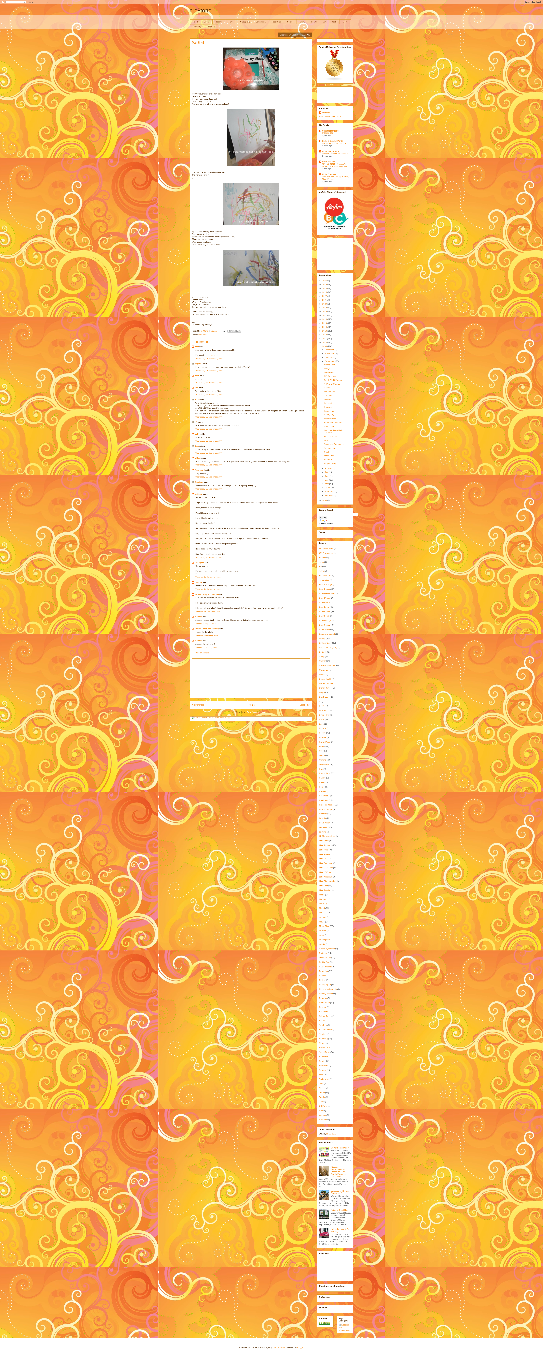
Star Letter (329, 456)
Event (206, 22)
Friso (321, 751)
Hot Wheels (324, 796)
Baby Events (324, 611)
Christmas (323, 670)
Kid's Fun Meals (326, 805)
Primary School (326, 993)
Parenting (276, 22)
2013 (324, 331)
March (328, 488)
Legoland (323, 827)
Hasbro (322, 778)
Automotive (324, 580)
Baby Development (327, 593)
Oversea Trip (325, 958)
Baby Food (324, 616)
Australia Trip (325, 575)
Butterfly (323, 652)
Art (324, 22)
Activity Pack (329, 364)
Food (195, 22)
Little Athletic (324, 854)
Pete (197, 388)
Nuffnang (323, 953)
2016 (324, 319)
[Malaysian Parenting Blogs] (334, 80)
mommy (322, 917)
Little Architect (325, 845)
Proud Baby (324, 1003)
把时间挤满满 (327, 133)
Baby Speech (325, 625)
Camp (322, 656)
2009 (324, 346)
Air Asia (322, 557)
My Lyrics (328, 399)
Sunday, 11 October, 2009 (205, 648)
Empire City (324, 715)
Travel (231, 22)
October (328, 357)
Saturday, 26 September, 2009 (207, 611)
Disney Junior (325, 688)
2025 (324, 284)
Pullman (322, 1007)
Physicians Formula (328, 989)
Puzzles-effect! (330, 436)
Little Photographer (327, 881)
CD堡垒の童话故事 (330, 131)
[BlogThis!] (231, 331)
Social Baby (324, 1052)
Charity (322, 661)
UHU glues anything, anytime (334, 143)
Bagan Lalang (330, 463)
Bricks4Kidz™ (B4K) (328, 647)
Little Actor (323, 841)
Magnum (323, 899)
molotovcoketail (279, 1347)
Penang (322, 976)
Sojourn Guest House (340, 1210)
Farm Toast (329, 411)
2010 (324, 342)
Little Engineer (325, 863)
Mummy (322, 931)
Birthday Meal (330, 419)
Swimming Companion (334, 444)
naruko (322, 944)
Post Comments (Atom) (256, 712)
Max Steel (323, 913)
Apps (321, 562)
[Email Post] (224, 331)
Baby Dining (324, 598)
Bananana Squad (327, 634)
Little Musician (325, 877)
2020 (324, 304)
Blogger (300, 1347)
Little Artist (202, 335)
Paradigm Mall (325, 967)
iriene (197, 400)
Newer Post (198, 705)
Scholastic (323, 1012)
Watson (322, 1115)
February (329, 491)
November (330, 353)
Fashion (322, 728)
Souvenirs (323, 1057)
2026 (324, 280)
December (330, 350)
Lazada (322, 818)
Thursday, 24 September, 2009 (207, 577)
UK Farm (323, 1106)
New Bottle (329, 426)
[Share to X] (234, 331)
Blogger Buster (331, 1134)
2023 (324, 292)
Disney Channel (326, 683)
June (327, 476)
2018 (324, 311)
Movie (345, 22)
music (321, 935)
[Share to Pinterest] (239, 331)
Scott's (322, 1020)
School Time (324, 1016)
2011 (324, 338)
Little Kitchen (328, 162)
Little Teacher (325, 890)
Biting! (327, 368)
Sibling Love (324, 1048)
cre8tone (200, 10)
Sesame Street (325, 1030)
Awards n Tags (325, 584)
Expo (321, 724)
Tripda (322, 1097)
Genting (322, 760)
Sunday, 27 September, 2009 (207, 623)
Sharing (322, 1034)
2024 (324, 288)
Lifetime (322, 832)
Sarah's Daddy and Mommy (207, 594)
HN (196, 422)
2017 (324, 315)
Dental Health (325, 679)
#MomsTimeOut (326, 548)
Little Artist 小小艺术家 (332, 141)
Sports (290, 22)
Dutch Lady (324, 697)
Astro (321, 571)
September (330, 361)
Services (323, 1025)
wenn (197, 376)
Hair (321, 769)
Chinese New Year (327, 665)
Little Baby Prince (330, 151)
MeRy (197, 434)
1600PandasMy (326, 553)
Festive (322, 733)
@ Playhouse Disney (340, 1148)
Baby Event (324, 607)
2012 (324, 335)
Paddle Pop (324, 962)
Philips (322, 980)
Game (322, 755)
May (327, 480)
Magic (322, 895)
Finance (211, 27)
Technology (324, 1079)
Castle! (327, 388)
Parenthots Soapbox (333, 422)
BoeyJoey (199, 482)
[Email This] (228, 331)
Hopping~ (328, 407)
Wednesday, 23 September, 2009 (208, 359)
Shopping (245, 22)
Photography (325, 985)
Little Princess (329, 174)
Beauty (219, 22)
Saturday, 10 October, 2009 (206, 635)
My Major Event (326, 940)
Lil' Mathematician (327, 836)
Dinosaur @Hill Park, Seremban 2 (340, 1192)
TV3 (321, 1101)
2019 (324, 307)
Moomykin (199, 563)
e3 (320, 701)
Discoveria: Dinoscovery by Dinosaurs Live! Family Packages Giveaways (338, 1172)
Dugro (322, 692)
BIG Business (330, 376)
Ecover (322, 706)
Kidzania (323, 814)
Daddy (322, 674)
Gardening (329, 372)
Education (261, 22)
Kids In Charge (325, 809)
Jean (197, 347)
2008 (324, 500)
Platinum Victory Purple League (335, 154)
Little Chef (323, 859)
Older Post (304, 705)
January (328, 495)
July (327, 472)
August (328, 468)
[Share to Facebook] (236, 331)
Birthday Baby (325, 643)
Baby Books (324, 589)
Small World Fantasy (333, 380)
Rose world (200, 470)
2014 (324, 327)
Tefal (321, 1083)
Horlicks (322, 791)
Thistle (322, 1088)
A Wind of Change (332, 384)
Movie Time (324, 926)
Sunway (322, 1070)
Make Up (323, 904)
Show (302, 22)
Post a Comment (202, 653)
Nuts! (326, 452)
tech (334, 22)
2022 (324, 296)
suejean (213, 355)
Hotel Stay (323, 800)
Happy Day (329, 415)
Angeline (198, 364)
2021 (324, 300)
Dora (197, 446)
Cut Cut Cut (329, 395)
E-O (326, 440)
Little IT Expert (325, 872)
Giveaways (324, 764)
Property (197, 27)
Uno (321, 1110)
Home (252, 705)
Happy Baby (324, 773)
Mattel (322, 908)
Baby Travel (324, 629)
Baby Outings (325, 620)
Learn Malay (324, 823)
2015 (324, 323)
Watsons (323, 1119)
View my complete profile (330, 116)
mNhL (197, 458)
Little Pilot (323, 886)
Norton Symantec (327, 948)
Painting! (328, 403)
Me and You (329, 392)
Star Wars (323, 1065)
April (327, 484)
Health (314, 22)
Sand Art (328, 460)
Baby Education (326, 602)
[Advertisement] (251, 678)
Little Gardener (326, 868)
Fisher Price (324, 742)
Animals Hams (330, 448)
